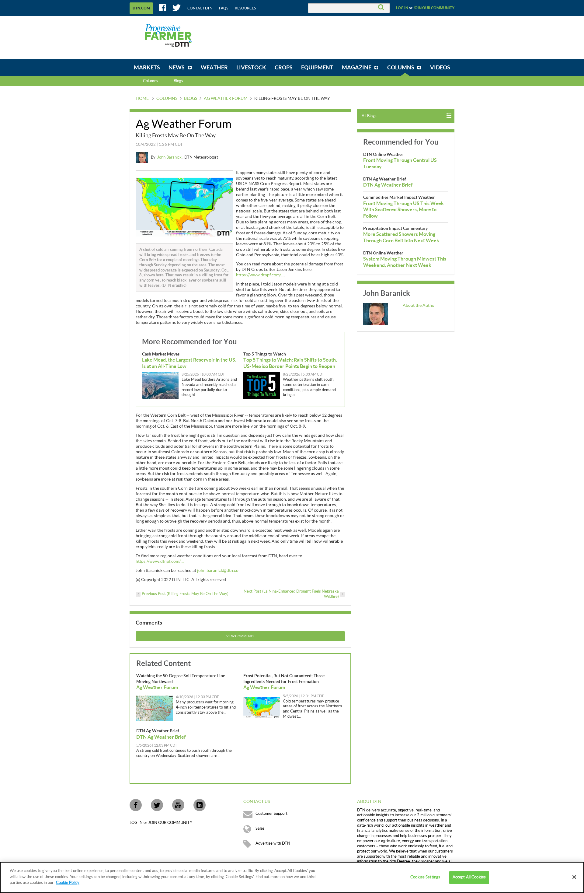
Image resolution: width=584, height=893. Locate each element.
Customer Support (271, 813)
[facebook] (136, 805)
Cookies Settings (425, 877)
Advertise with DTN (272, 843)
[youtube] (178, 805)
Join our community (433, 8)
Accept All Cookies (469, 877)
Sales (260, 828)
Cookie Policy (67, 883)
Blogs (190, 98)
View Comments (240, 636)
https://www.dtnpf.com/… (260, 275)
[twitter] (157, 805)
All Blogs (369, 116)
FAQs (223, 8)
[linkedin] (199, 805)
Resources (245, 8)
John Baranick (169, 157)
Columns (150, 81)
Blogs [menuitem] (178, 81)
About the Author (419, 305)
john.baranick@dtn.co (217, 571)
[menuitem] (147, 67)
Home (142, 98)
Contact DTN (199, 8)
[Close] (574, 877)
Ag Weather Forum (226, 98)
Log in (402, 8)
